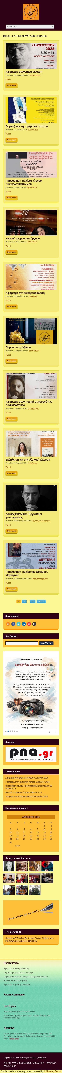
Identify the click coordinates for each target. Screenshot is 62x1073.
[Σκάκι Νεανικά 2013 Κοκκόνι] (47, 835)
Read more (11, 85)
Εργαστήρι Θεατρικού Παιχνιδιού (18, 969)
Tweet (8, 79)
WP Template (18, 896)
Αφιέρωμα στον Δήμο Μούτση (24, 71)
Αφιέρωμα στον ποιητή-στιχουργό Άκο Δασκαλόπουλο (29, 403)
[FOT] (22, 823)
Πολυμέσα (51, 1020)
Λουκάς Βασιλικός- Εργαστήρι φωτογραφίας (24, 515)
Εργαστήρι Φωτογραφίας (41, 521)
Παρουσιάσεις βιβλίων (40, 579)
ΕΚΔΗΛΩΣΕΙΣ (35, 75)
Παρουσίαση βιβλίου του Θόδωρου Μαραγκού (27, 573)
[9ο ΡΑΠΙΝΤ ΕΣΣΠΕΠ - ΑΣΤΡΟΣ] (22, 847)
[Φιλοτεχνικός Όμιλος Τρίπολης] (31, 19)
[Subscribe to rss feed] (8, 624)
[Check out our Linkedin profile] (24, 624)
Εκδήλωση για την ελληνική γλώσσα (28, 459)
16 (51, 790)
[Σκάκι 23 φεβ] (47, 823)
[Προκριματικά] (22, 835)
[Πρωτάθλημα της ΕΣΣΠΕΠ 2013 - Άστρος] (9, 847)
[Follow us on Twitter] (18, 624)
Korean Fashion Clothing (38, 896)
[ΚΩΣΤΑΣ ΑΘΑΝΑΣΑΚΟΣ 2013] (9, 835)
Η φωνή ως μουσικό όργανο (23, 238)
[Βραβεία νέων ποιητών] (35, 835)
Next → (41, 601)
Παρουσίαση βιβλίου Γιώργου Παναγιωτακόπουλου (23, 182)
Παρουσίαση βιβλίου (18, 347)
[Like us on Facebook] (13, 624)
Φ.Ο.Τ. (15, 1020)
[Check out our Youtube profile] (29, 624)
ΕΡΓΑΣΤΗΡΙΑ (38, 1020)
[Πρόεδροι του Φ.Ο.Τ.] (9, 823)
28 (33, 601)
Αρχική (7, 1020)
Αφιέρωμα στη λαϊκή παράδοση (25, 292)
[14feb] (35, 823)
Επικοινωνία (10, 1024)
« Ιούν (17, 803)
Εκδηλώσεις (33, 296)
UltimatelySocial (52, 1029)
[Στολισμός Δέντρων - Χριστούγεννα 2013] (35, 847)
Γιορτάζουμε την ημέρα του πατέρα (27, 126)
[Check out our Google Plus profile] (34, 624)
